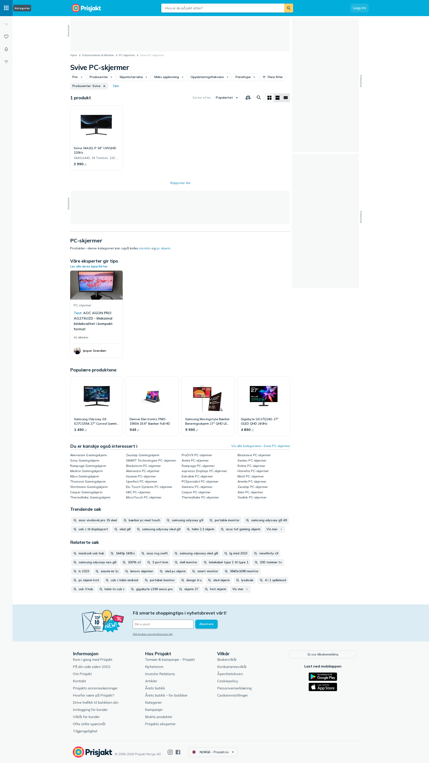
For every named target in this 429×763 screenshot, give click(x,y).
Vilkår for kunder (86, 716)
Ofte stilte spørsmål (89, 724)
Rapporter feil (180, 183)
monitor (145, 248)
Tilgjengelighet (85, 731)
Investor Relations (160, 674)
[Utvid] (6, 24)
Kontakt (79, 681)
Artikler (151, 681)
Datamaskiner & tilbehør (98, 55)
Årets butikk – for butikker (166, 695)
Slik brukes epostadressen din (153, 634)
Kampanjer (154, 709)
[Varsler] (6, 49)
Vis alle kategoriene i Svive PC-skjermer (260, 446)
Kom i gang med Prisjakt (92, 659)
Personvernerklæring (234, 688)
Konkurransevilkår (232, 666)
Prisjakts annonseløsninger (95, 688)
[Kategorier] (6, 8)
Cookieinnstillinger (232, 695)
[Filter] (6, 61)
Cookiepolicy (227, 681)
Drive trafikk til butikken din (95, 702)
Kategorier (153, 702)
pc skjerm (163, 248)
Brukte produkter (158, 716)
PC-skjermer (127, 55)
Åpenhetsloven (230, 674)
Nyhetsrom (154, 666)
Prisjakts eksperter (160, 724)
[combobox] (222, 8)
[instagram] (170, 752)
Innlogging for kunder (90, 709)
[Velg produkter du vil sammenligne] (248, 97)
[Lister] (6, 36)
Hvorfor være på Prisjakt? (93, 695)
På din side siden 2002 (92, 666)
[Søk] (288, 8)
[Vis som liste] (277, 98)
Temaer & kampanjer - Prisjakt (170, 659)
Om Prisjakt (82, 674)
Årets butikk (155, 688)
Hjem (73, 55)
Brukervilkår (227, 659)
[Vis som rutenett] (269, 98)
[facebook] (178, 752)
